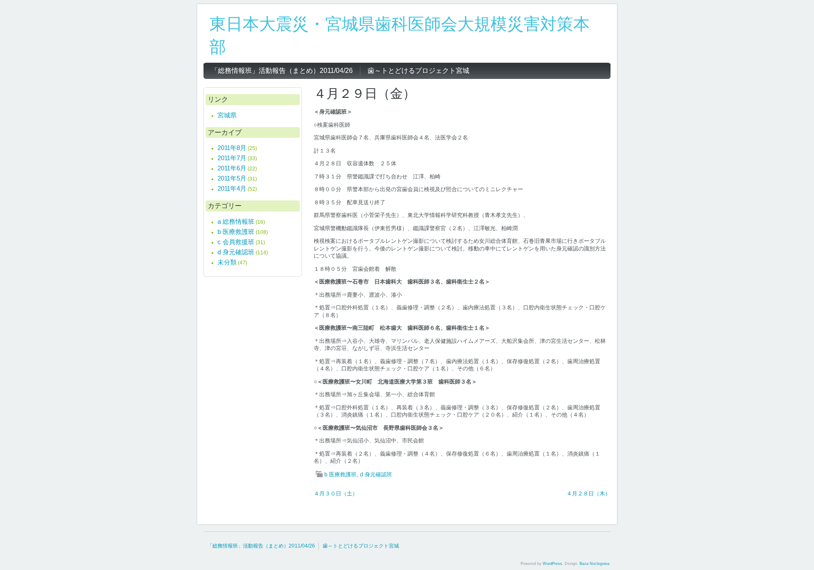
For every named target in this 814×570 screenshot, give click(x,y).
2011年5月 (231, 178)
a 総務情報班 (235, 221)
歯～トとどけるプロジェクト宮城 (361, 546)
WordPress (552, 564)
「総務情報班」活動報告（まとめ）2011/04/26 (261, 546)
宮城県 (227, 115)
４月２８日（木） (588, 493)
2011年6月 (231, 168)
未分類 (227, 262)
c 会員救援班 (235, 241)
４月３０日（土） (336, 493)
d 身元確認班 (376, 474)
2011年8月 (231, 147)
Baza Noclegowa (594, 564)
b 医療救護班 (340, 474)
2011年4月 (231, 188)
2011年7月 (231, 157)
